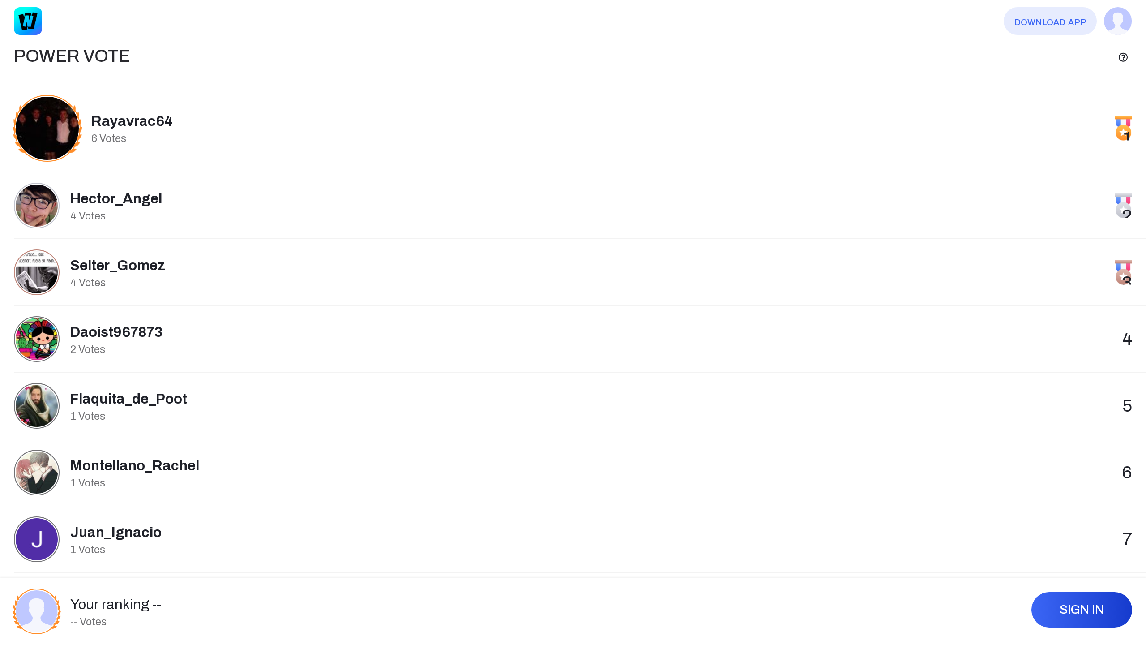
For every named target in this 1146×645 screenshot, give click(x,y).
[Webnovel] (28, 21)
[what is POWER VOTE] (1123, 56)
